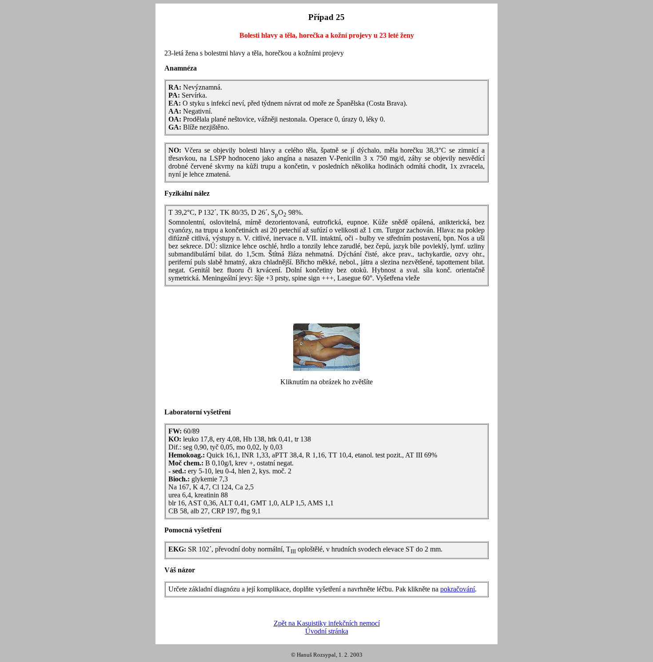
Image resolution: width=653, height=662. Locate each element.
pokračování (457, 589)
